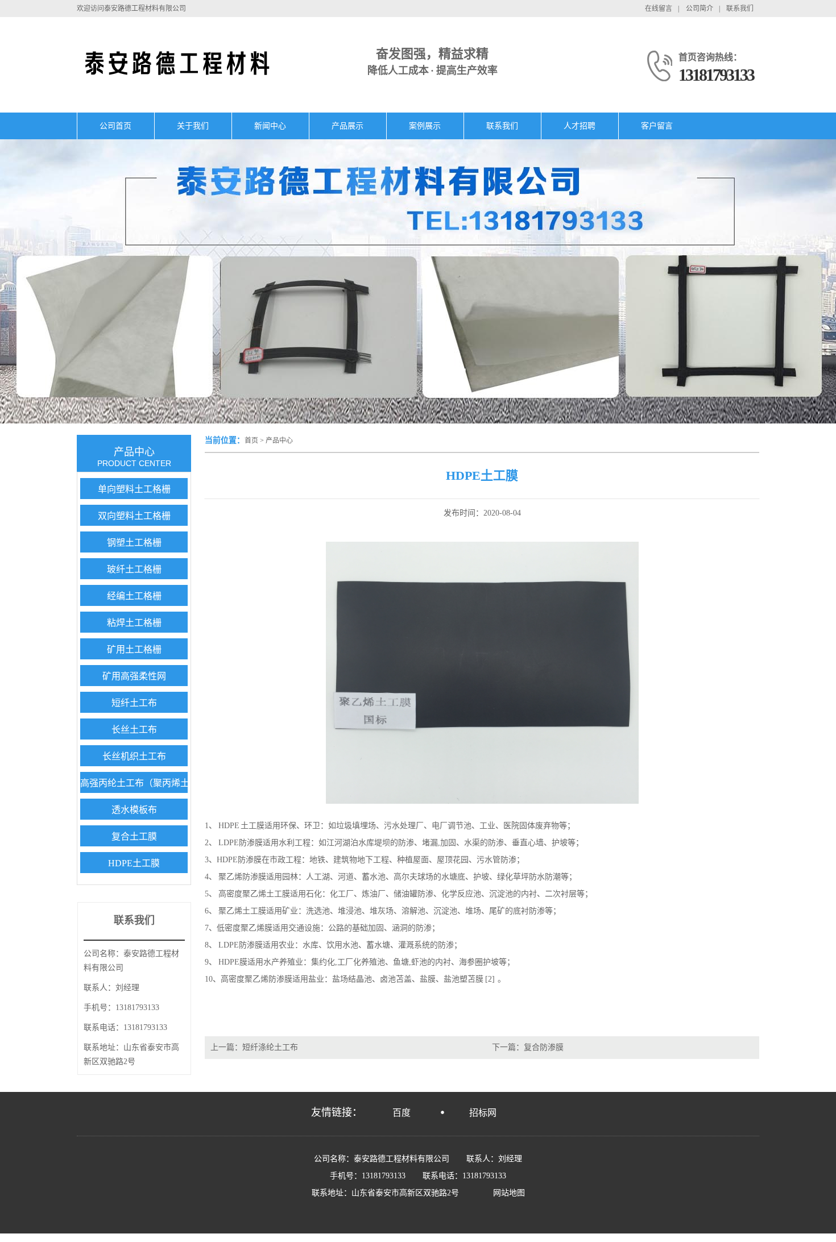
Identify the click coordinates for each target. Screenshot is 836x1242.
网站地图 (509, 1193)
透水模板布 (134, 810)
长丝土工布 (134, 729)
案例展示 (425, 126)
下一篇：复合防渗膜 (528, 1047)
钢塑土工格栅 (134, 542)
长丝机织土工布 (134, 756)
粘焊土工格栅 (134, 623)
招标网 (482, 1113)
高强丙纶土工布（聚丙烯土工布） (148, 783)
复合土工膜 (134, 836)
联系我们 (740, 9)
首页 (251, 441)
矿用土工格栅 (134, 649)
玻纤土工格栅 (134, 569)
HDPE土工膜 (134, 863)
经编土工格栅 (134, 596)
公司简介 (699, 9)
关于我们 (193, 126)
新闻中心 (270, 126)
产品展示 (347, 126)
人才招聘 (579, 126)
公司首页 (115, 126)
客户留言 (657, 126)
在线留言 (658, 9)
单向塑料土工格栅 (134, 489)
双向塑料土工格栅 (134, 516)
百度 (401, 1113)
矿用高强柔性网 (134, 676)
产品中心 (279, 441)
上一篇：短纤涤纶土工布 (254, 1047)
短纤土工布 (134, 703)
